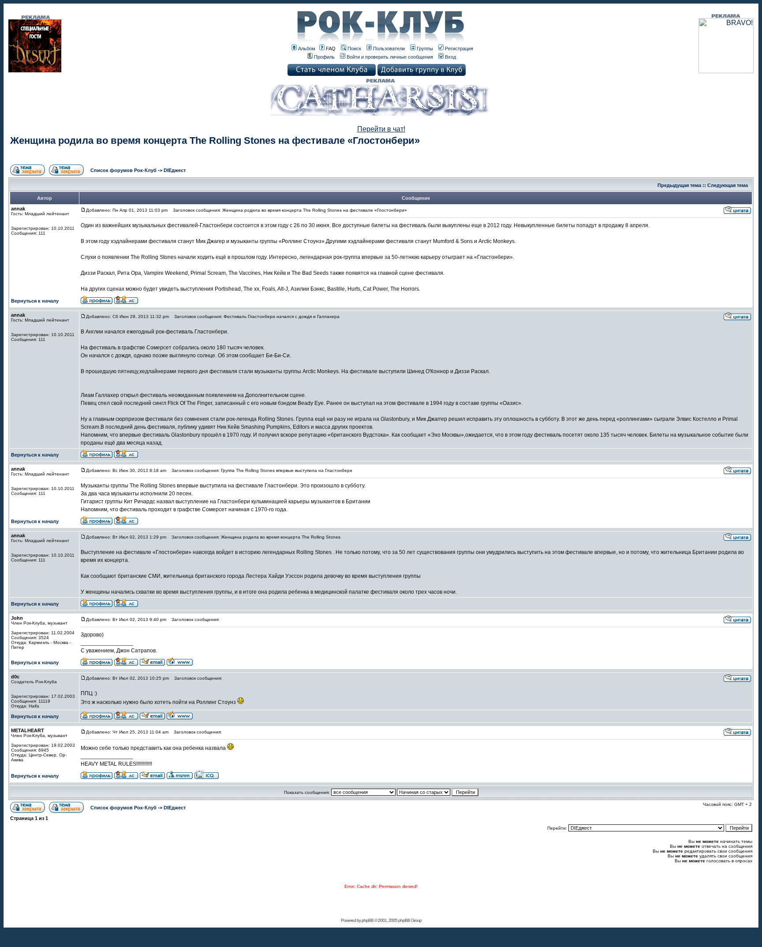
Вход (450, 57)
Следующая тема (727, 185)
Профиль (324, 57)
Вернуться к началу (35, 300)
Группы (425, 48)
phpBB (368, 920)
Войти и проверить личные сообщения (390, 57)
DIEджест (175, 170)
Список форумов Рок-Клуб (123, 170)
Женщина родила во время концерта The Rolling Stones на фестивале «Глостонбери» (215, 140)
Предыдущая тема (679, 185)
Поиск (354, 48)
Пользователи (389, 48)
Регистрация (459, 48)
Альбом (306, 48)
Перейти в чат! (381, 129)
